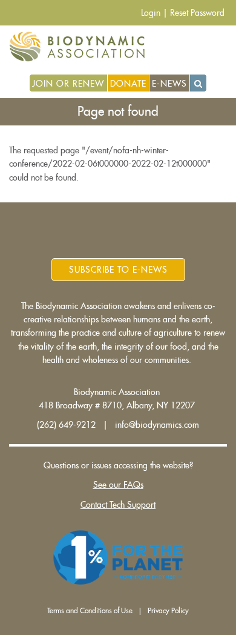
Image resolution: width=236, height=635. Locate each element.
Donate (128, 83)
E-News (169, 83)
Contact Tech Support (118, 504)
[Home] (81, 46)
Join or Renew (68, 83)
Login (150, 12)
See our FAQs (118, 484)
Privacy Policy (168, 610)
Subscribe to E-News (118, 269)
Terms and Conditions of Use (90, 610)
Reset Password (197, 12)
